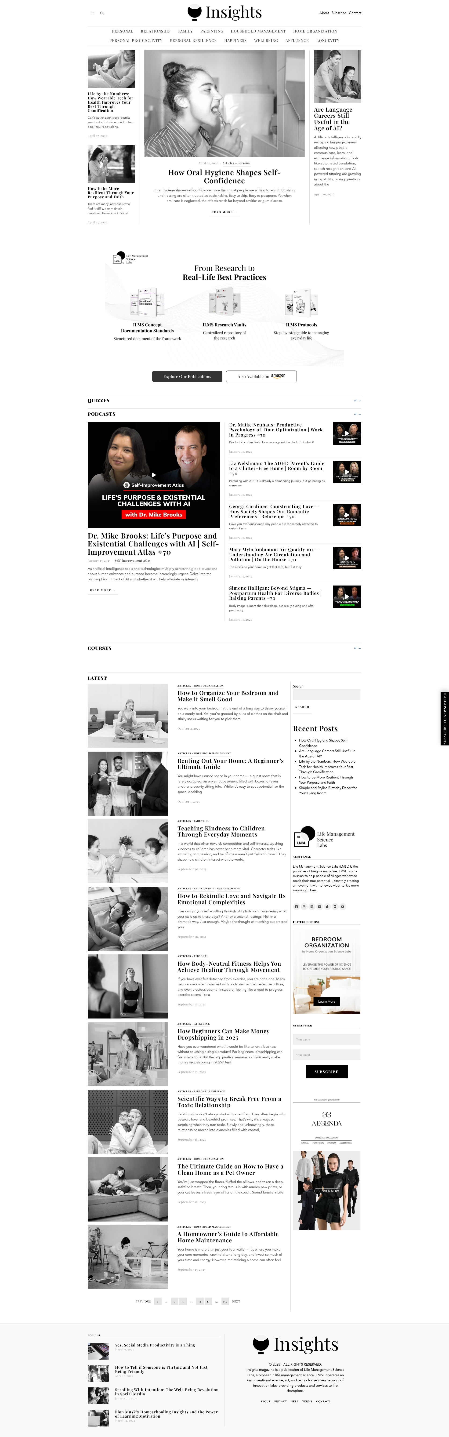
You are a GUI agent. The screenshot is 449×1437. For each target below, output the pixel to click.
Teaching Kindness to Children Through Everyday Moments (221, 831)
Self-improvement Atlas (133, 560)
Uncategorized (228, 888)
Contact (355, 13)
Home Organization (315, 31)
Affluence (297, 40)
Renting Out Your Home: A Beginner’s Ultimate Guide (230, 764)
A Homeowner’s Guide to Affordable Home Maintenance (228, 1237)
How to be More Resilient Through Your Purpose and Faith (111, 192)
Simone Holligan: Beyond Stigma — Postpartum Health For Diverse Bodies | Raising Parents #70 (275, 593)
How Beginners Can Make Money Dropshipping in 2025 (223, 1034)
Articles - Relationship (195, 888)
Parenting (211, 31)
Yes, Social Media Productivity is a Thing (155, 1344)
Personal (122, 31)
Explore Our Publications (187, 376)
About (324, 13)
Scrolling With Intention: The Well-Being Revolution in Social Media (167, 1391)
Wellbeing (266, 40)
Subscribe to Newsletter (444, 718)
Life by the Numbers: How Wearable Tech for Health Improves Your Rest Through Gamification (111, 102)
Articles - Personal (237, 163)
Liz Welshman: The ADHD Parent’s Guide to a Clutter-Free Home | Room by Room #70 (277, 468)
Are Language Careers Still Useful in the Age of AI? (333, 119)
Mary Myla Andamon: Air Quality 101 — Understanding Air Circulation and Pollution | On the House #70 (274, 554)
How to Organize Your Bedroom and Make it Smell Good (228, 696)
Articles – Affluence (193, 1023)
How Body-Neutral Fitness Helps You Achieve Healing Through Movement (229, 966)
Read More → (224, 212)
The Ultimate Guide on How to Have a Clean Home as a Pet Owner (230, 1169)
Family (185, 31)
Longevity (328, 40)
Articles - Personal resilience (201, 1091)
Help (295, 1401)
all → (357, 401)
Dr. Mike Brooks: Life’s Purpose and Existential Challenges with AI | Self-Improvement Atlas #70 (153, 544)
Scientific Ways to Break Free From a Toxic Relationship (229, 1102)
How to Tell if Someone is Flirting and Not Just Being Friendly (161, 1369)
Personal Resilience (193, 40)
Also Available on (253, 376)
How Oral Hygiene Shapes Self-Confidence (224, 176)
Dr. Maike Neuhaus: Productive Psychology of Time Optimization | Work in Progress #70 (276, 430)
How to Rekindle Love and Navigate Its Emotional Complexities (231, 899)
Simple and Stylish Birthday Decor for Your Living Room (328, 790)
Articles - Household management (204, 753)
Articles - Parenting (193, 820)
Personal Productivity (136, 40)
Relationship (156, 31)
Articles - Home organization (200, 685)
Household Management (258, 31)
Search (298, 686)
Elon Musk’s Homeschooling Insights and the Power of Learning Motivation (166, 1414)
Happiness (235, 40)
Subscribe (339, 13)
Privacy (280, 1401)
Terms (307, 1401)
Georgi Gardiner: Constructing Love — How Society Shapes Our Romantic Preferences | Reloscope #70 (274, 511)
